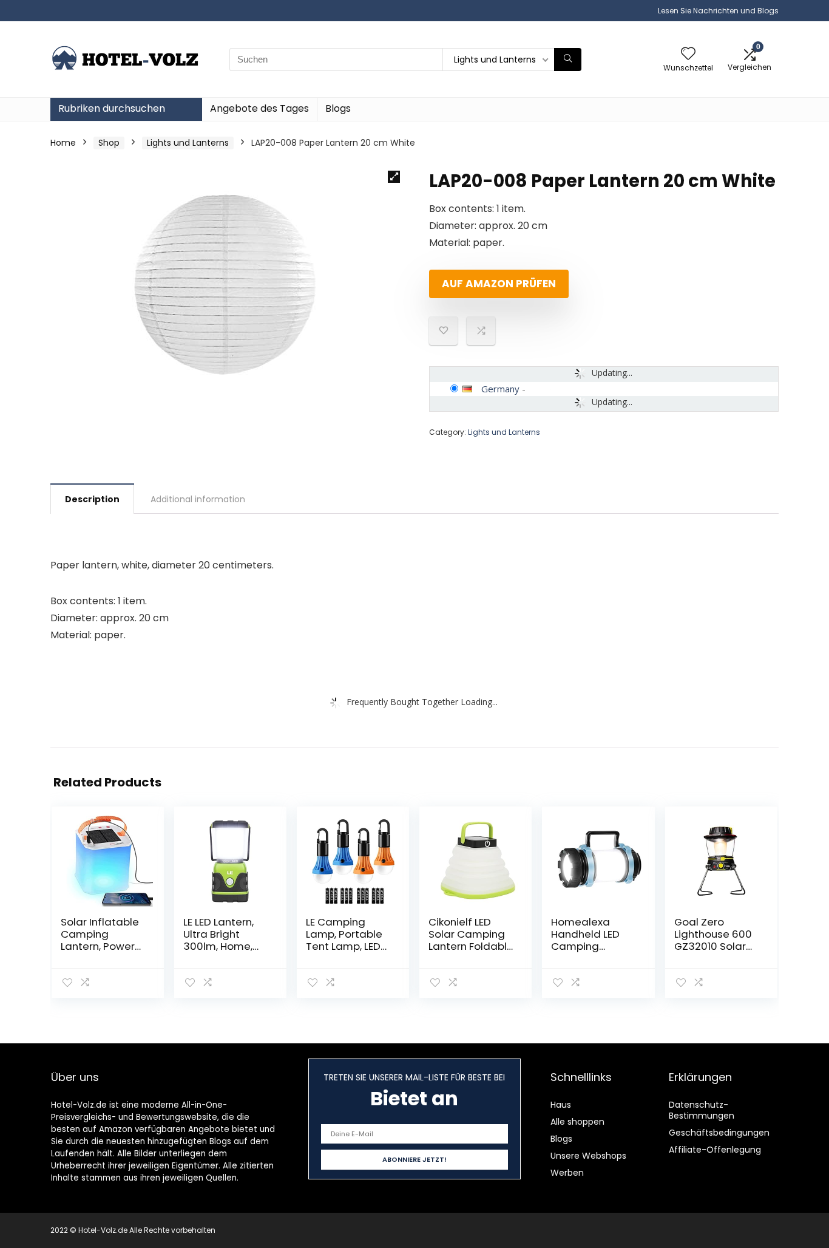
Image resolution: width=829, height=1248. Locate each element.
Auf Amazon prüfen (499, 283)
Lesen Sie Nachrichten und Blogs (718, 10)
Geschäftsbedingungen (719, 1133)
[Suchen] (567, 59)
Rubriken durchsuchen (111, 108)
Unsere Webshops (588, 1156)
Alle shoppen (577, 1122)
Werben (567, 1173)
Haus (560, 1105)
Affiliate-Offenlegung (715, 1150)
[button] (394, 177)
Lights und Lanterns (188, 143)
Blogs (338, 108)
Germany (500, 389)
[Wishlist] (688, 54)
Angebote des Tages (259, 108)
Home (63, 143)
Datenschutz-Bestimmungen (701, 1110)
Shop (109, 143)
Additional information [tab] (198, 499)
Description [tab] (92, 499)
